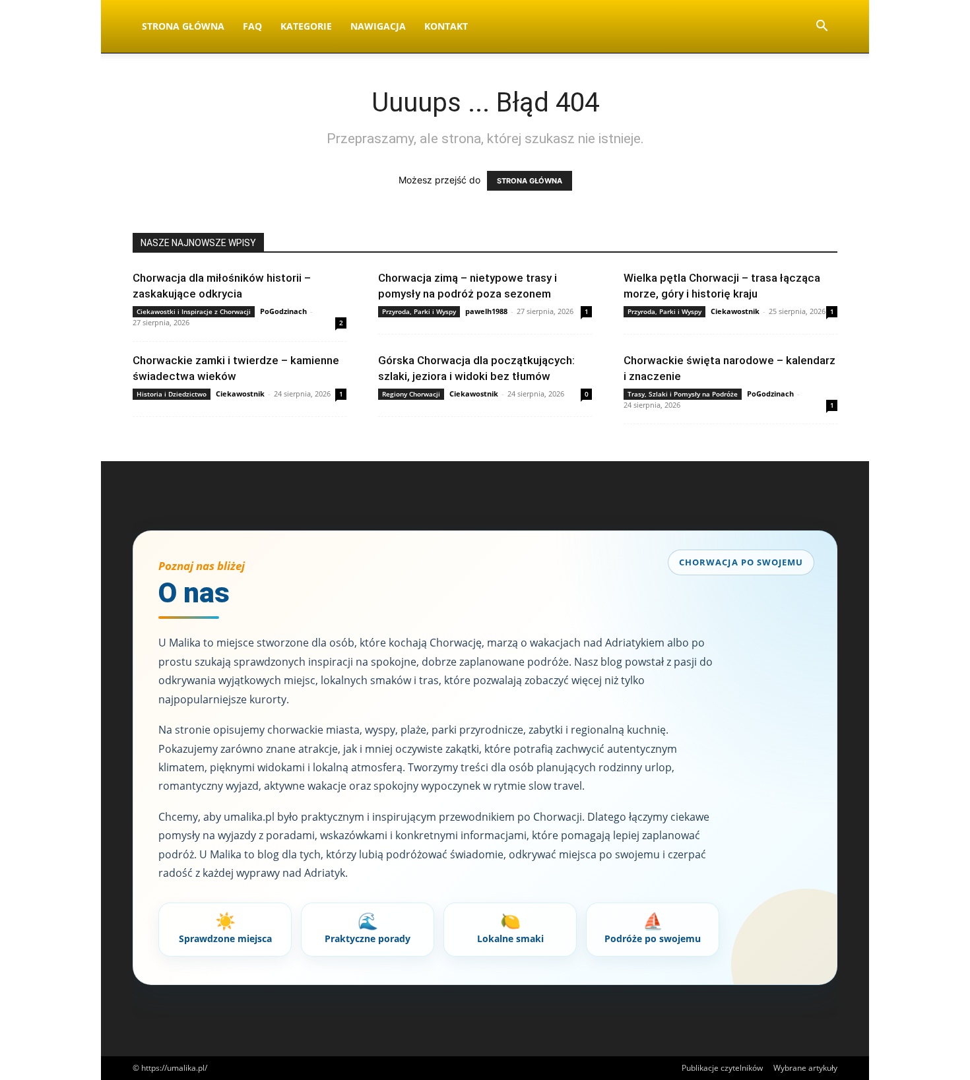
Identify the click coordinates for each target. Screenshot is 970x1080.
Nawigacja (378, 26)
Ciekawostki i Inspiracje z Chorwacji (194, 311)
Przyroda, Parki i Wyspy (419, 311)
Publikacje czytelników (722, 1067)
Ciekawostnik (735, 311)
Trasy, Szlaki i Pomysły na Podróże (683, 393)
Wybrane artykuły (805, 1067)
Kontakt (446, 26)
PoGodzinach (283, 311)
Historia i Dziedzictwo (172, 393)
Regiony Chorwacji (411, 393)
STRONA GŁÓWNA (529, 180)
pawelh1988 (486, 311)
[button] (821, 27)
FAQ (252, 26)
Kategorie (306, 26)
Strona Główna (183, 26)
